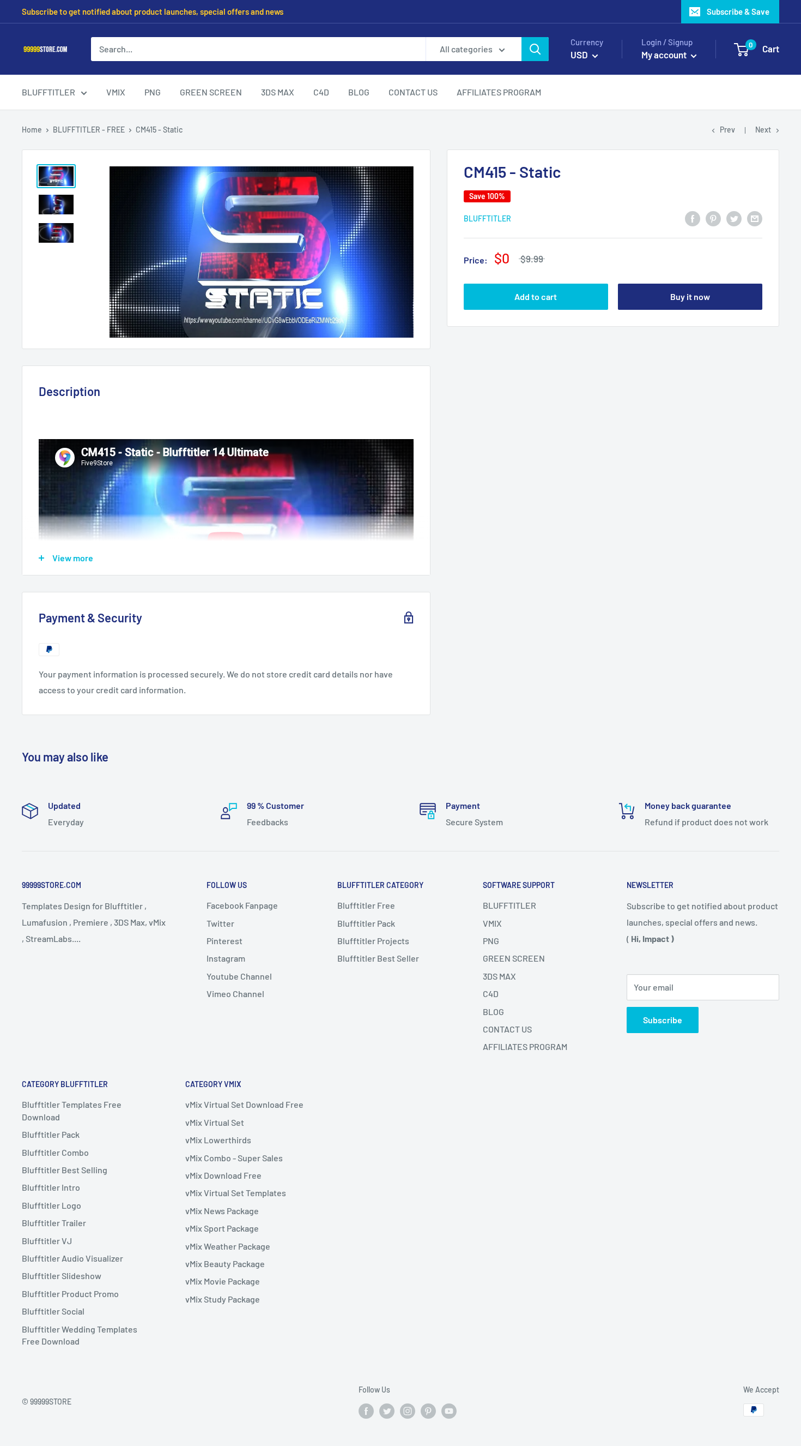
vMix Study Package (222, 1299)
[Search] (535, 49)
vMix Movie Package (222, 1281)
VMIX (492, 923)
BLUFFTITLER (509, 905)
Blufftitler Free (366, 905)
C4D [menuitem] (321, 92)
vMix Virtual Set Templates (235, 1192)
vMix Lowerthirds (218, 1140)
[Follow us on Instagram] (407, 1411)
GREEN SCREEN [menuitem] (211, 92)
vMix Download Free (223, 1175)
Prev (727, 129)
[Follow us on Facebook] (366, 1411)
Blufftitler (487, 218)
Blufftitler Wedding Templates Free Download (79, 1335)
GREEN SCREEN (514, 958)
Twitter (220, 923)
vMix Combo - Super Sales (234, 1158)
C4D (491, 993)
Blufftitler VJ (47, 1240)
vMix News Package (222, 1210)
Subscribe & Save (738, 11)
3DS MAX (499, 976)
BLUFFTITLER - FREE (89, 129)
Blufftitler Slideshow (61, 1275)
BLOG (493, 1011)
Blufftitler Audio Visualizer (72, 1258)
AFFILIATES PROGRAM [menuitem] (499, 92)
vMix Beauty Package (225, 1263)
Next (763, 129)
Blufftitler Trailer (54, 1222)
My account (664, 54)
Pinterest (224, 940)
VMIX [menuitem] (115, 92)
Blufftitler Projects (373, 940)
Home (32, 129)
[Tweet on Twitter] (734, 217)
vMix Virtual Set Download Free (244, 1104)
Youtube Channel (239, 976)
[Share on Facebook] (692, 217)
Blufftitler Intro (51, 1187)
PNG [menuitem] (152, 92)
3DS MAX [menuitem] (277, 92)
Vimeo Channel (235, 993)
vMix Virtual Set (214, 1122)
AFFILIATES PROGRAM (525, 1046)
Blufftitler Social (53, 1311)
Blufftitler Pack (366, 923)
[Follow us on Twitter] (387, 1411)
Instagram (226, 958)
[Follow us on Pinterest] (428, 1411)
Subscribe (662, 1020)
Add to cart (535, 297)
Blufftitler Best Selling (64, 1170)
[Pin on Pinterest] (713, 217)
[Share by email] (754, 217)
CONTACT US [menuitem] (413, 92)
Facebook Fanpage (242, 905)
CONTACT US (507, 1029)
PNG (491, 940)
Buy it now (690, 297)
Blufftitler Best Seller (378, 958)
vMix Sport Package (222, 1228)
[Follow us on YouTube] (449, 1411)
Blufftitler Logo (51, 1205)
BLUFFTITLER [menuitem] (48, 92)
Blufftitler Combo (55, 1152)
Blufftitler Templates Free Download (72, 1110)
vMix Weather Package (227, 1246)
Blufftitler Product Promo (70, 1293)
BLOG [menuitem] (358, 92)
